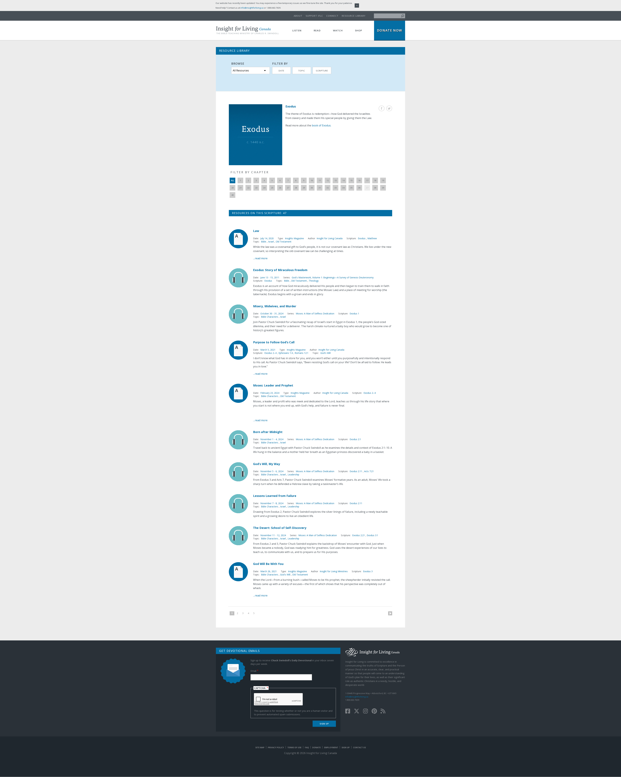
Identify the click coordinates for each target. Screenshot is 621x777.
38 (375, 187)
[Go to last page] (258, 613)
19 (383, 180)
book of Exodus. (321, 125)
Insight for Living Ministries (334, 571)
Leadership (293, 474)
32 (328, 187)
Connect (332, 15)
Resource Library (353, 15)
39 (383, 187)
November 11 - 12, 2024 (273, 535)
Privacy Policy (276, 747)
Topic (301, 70)
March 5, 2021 (267, 349)
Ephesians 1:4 (285, 352)
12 (328, 180)
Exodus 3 (368, 571)
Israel (271, 241)
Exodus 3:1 (372, 535)
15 (351, 180)
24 (264, 187)
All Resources (241, 70)
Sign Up (346, 747)
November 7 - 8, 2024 (271, 503)
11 (320, 180)
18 (375, 180)
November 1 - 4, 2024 (271, 439)
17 (367, 180)
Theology (314, 280)
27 (288, 187)
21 (240, 187)
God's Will (325, 352)
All (232, 180)
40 (232, 195)
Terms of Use (294, 747)
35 (351, 187)
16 (359, 180)
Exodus (362, 238)
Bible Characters (269, 316)
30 (312, 187)
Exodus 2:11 (356, 471)
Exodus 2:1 (355, 439)
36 (359, 187)
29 (304, 187)
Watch (338, 30)
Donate (316, 747)
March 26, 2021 (268, 571)
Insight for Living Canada (330, 238)
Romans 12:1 (301, 352)
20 (232, 187)
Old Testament (283, 241)
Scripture (322, 70)
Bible (263, 241)
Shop (358, 30)
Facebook (382, 108)
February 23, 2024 (269, 392)
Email (253, 670)
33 (335, 187)
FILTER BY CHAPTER (249, 172)
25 (272, 187)
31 (320, 187)
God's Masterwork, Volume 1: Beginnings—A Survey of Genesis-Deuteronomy (333, 277)
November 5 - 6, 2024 (271, 471)
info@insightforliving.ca (356, 696)
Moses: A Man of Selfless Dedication (315, 313)
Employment (331, 747)
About (298, 15)
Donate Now (389, 30)
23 (256, 187)
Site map (259, 747)
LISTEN (296, 30)
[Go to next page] (389, 613)
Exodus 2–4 (270, 352)
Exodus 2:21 (358, 535)
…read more (260, 258)
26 (280, 187)
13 (335, 180)
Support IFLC (314, 15)
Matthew (372, 238)
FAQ (307, 747)
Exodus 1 (354, 313)
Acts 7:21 (369, 471)
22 (248, 187)
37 (367, 187)
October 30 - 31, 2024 (271, 313)
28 (296, 187)
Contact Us (359, 747)
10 (312, 180)
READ (317, 30)
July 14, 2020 (267, 238)
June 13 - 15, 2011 (269, 277)
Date (281, 70)
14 (343, 180)
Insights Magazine (294, 238)
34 (343, 187)
